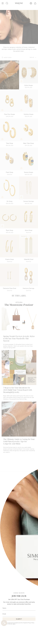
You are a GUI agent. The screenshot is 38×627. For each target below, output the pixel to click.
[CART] (35, 3)
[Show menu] (3, 3)
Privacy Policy (31, 623)
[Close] (35, 475)
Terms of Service (8, 624)
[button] (7, 3)
